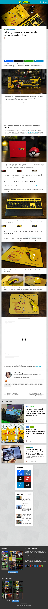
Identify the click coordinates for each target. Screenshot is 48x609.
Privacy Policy (20, 606)
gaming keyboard (8, 384)
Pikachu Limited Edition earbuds (31, 132)
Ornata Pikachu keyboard (34, 185)
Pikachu (26, 384)
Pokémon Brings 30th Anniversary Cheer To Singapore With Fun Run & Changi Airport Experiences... (35, 432)
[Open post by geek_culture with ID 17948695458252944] (19, 565)
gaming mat (14, 384)
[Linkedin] (35, 566)
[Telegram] (37, 566)
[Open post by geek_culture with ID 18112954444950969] (5, 556)
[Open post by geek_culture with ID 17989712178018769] (12, 565)
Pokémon (31, 384)
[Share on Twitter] (19, 61)
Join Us (29, 606)
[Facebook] (26, 566)
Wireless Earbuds (8, 386)
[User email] (6, 381)
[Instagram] (28, 566)
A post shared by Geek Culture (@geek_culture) (24, 360)
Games (10, 29)
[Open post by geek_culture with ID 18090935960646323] (19, 556)
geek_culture (4, 552)
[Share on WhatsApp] (29, 61)
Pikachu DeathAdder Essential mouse (33, 237)
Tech (13, 29)
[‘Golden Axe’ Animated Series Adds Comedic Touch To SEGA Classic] (19, 521)
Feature (6, 29)
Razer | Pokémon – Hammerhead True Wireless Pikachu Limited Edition (22, 125)
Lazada (23, 368)
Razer (36, 384)
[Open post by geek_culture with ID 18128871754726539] (12, 556)
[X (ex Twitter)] (33, 566)
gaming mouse (21, 384)
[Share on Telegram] (39, 61)
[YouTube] (30, 566)
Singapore (40, 384)
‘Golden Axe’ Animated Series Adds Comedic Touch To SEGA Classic (26, 522)
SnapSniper (30, 420)
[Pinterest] (40, 566)
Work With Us (25, 606)
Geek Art (31, 406)
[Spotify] (42, 566)
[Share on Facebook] (9, 61)
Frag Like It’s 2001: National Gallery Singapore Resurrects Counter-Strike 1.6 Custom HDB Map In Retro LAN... (35, 412)
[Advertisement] (26, 49)
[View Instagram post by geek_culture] (7, 560)
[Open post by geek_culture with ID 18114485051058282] (5, 565)
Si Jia (28, 441)
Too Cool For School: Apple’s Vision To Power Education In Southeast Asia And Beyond (35, 452)
